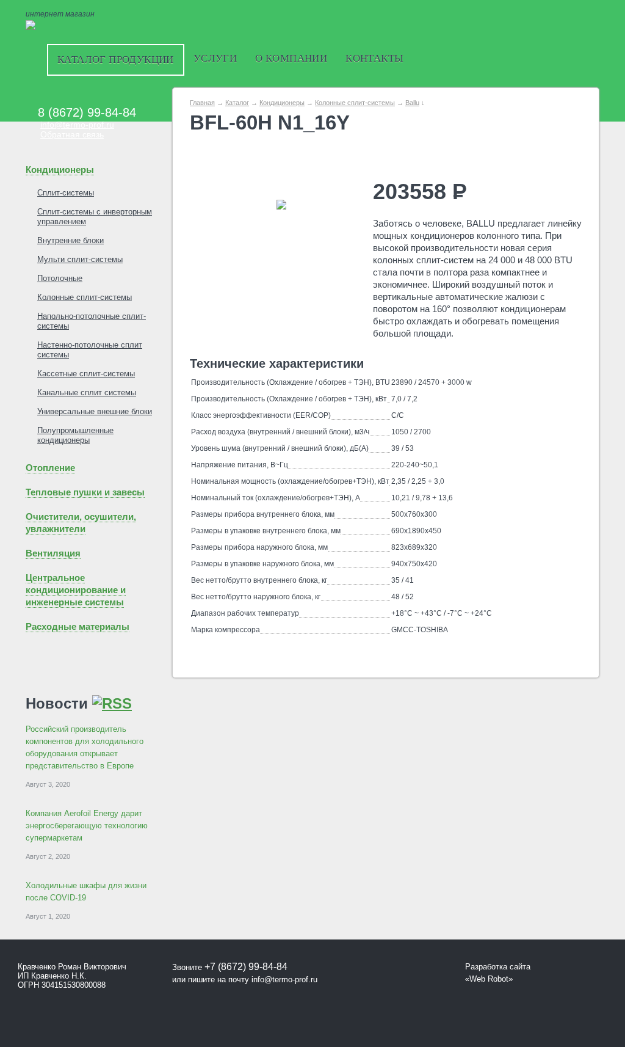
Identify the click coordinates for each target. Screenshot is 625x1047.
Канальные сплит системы (86, 392)
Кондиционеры (60, 169)
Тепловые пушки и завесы (85, 492)
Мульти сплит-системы (80, 259)
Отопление (50, 467)
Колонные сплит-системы (84, 297)
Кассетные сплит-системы (86, 373)
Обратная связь (72, 134)
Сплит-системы (65, 192)
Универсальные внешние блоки (94, 411)
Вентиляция (53, 553)
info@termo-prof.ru (77, 125)
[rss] (112, 703)
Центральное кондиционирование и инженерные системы (76, 589)
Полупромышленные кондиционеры (75, 435)
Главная (202, 102)
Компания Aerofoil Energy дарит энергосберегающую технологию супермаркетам (87, 825)
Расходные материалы (77, 626)
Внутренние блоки (70, 240)
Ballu (412, 102)
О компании (291, 58)
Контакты (374, 58)
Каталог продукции (115, 59)
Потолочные (59, 278)
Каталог (237, 102)
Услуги (215, 58)
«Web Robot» (489, 978)
